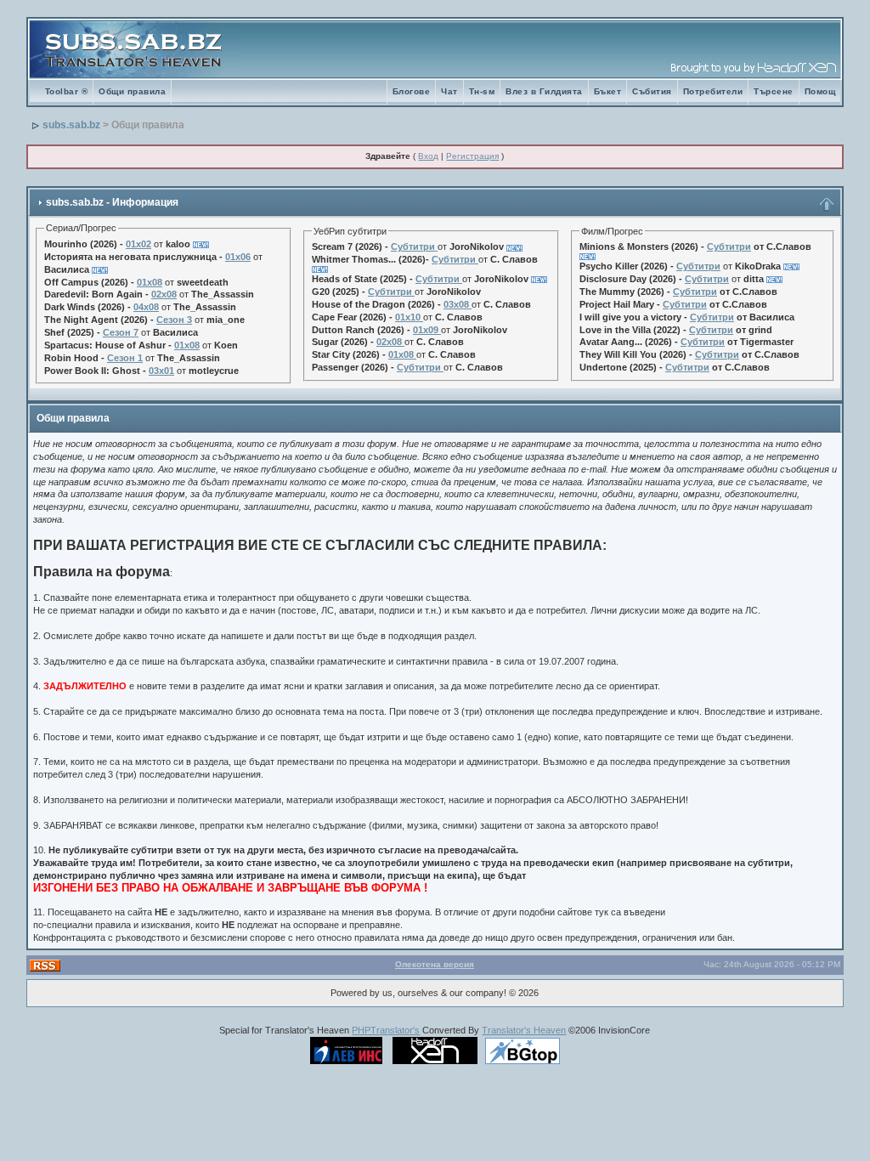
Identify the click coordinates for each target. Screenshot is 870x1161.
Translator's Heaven (524, 1030)
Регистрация (472, 156)
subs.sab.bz (71, 125)
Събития (652, 91)
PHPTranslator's (386, 1030)
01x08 (149, 282)
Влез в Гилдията (544, 91)
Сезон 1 (125, 358)
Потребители (713, 91)
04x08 (146, 307)
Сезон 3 (174, 319)
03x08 (456, 304)
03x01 (161, 370)
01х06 (238, 257)
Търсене (774, 91)
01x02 (138, 244)
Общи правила (132, 91)
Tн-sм (482, 91)
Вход (428, 156)
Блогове (412, 91)
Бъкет (608, 91)
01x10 (408, 317)
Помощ (820, 91)
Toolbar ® (66, 91)
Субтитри (413, 246)
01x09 (425, 330)
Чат (449, 91)
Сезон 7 (120, 332)
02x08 (164, 294)
